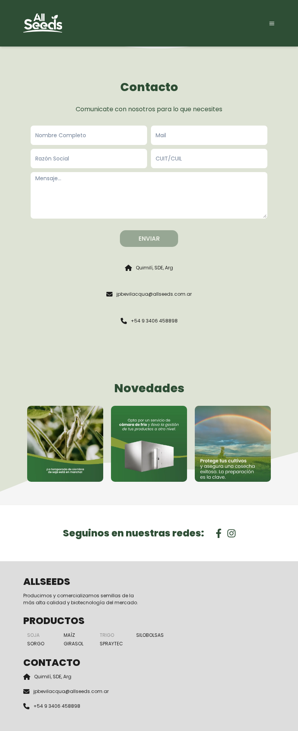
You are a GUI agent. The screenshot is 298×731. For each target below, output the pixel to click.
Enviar (149, 238)
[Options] (272, 23)
